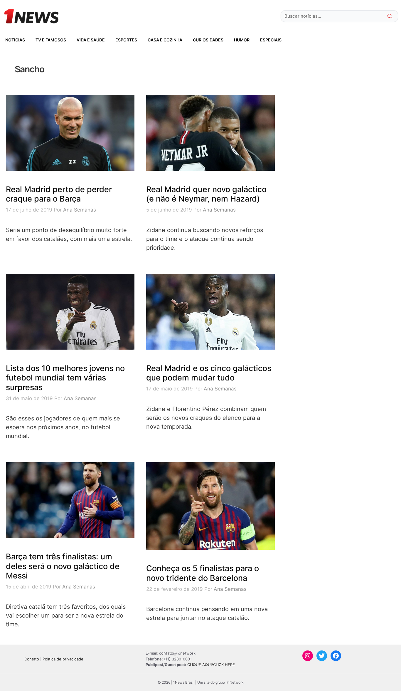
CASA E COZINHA (165, 39)
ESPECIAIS (271, 39)
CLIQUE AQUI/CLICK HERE (211, 664)
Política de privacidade (63, 659)
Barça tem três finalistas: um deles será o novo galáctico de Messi (62, 566)
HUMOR (242, 39)
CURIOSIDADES (208, 39)
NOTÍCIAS (15, 39)
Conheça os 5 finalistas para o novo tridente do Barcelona (202, 573)
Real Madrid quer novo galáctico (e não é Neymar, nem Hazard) (206, 194)
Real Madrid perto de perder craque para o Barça (59, 194)
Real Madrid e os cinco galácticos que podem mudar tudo (208, 373)
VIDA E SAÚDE (91, 39)
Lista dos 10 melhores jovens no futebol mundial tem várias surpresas (65, 377)
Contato (31, 659)
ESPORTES (126, 39)
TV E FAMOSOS (51, 39)
